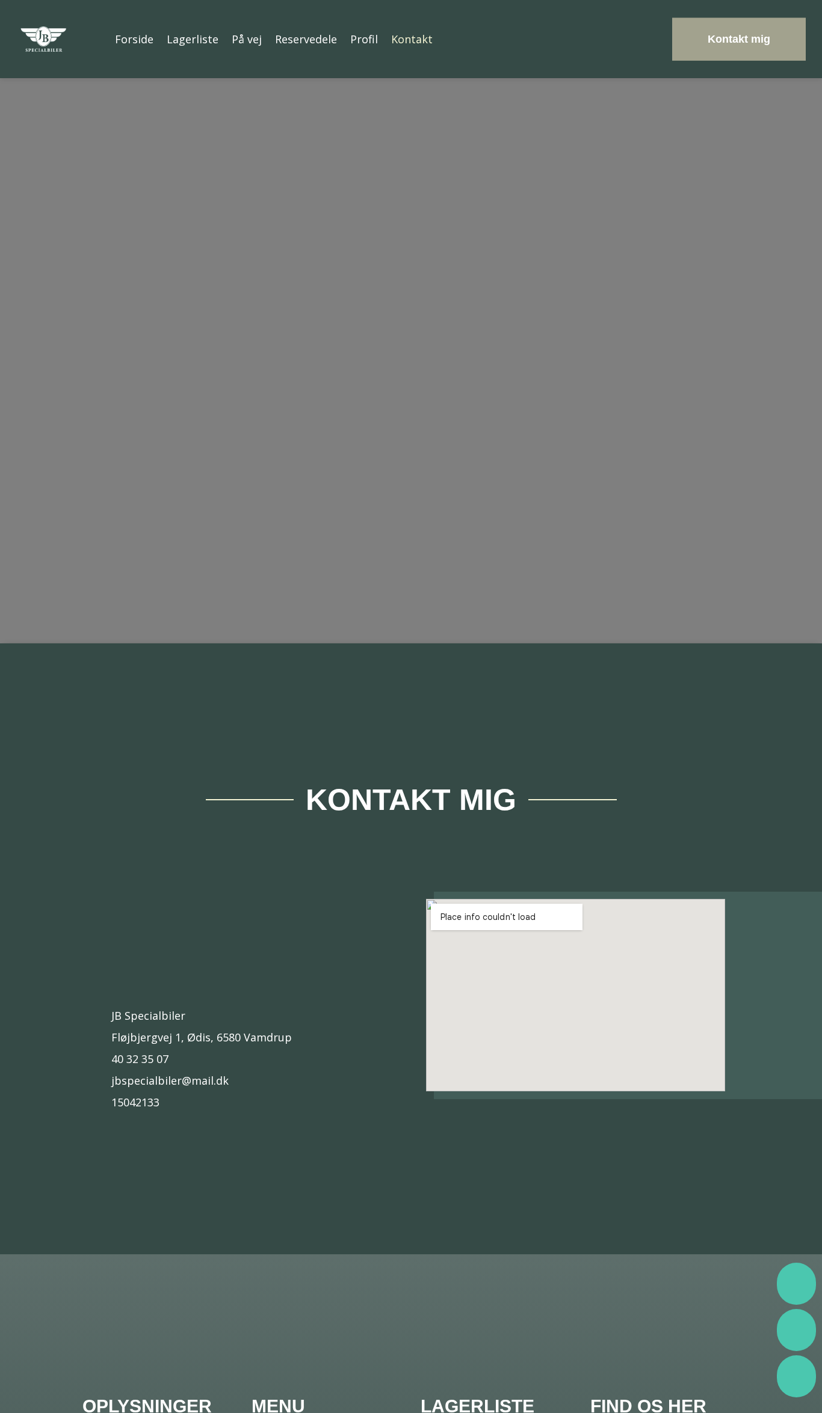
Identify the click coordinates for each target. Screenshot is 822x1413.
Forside (134, 39)
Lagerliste (192, 39)
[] (796, 1394)
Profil (364, 39)
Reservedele (306, 39)
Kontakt (412, 39)
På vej (247, 39)
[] (796, 1347)
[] (796, 1301)
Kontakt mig (739, 39)
